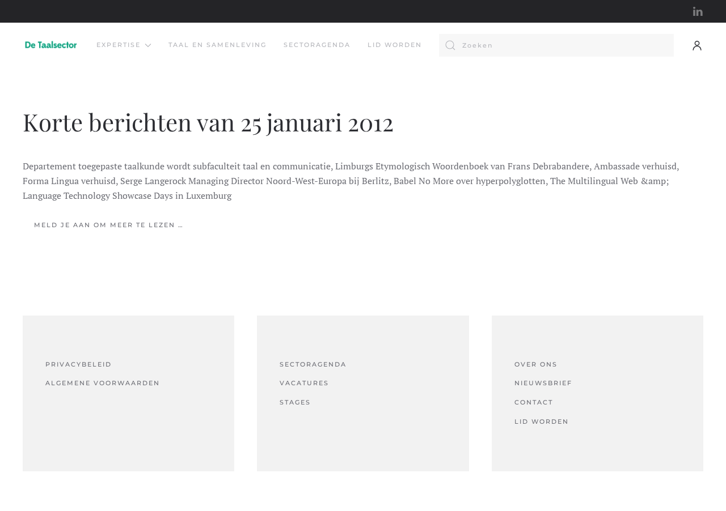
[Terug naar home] (51, 45)
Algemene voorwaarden (102, 383)
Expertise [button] (118, 45)
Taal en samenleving (217, 45)
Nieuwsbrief (543, 383)
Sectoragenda (317, 45)
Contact (533, 402)
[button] (697, 45)
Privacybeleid (78, 364)
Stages (295, 402)
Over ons (536, 364)
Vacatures (304, 383)
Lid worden (395, 45)
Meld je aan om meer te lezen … (109, 225)
